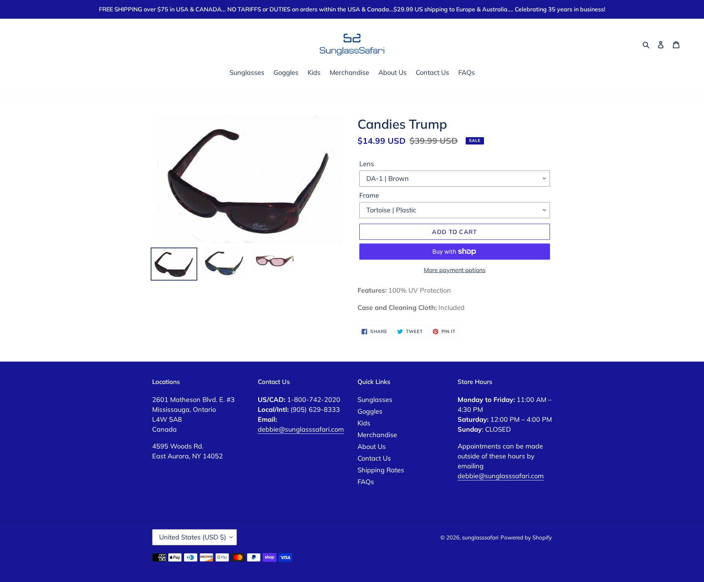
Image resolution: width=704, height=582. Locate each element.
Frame (369, 195)
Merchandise (377, 435)
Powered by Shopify (526, 537)
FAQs (366, 481)
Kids (364, 423)
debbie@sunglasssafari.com (301, 429)
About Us (372, 446)
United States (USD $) (192, 537)
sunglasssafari (480, 537)
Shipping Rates (381, 470)
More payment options (454, 270)
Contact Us (374, 458)
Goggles (370, 411)
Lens (366, 164)
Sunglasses (375, 399)
